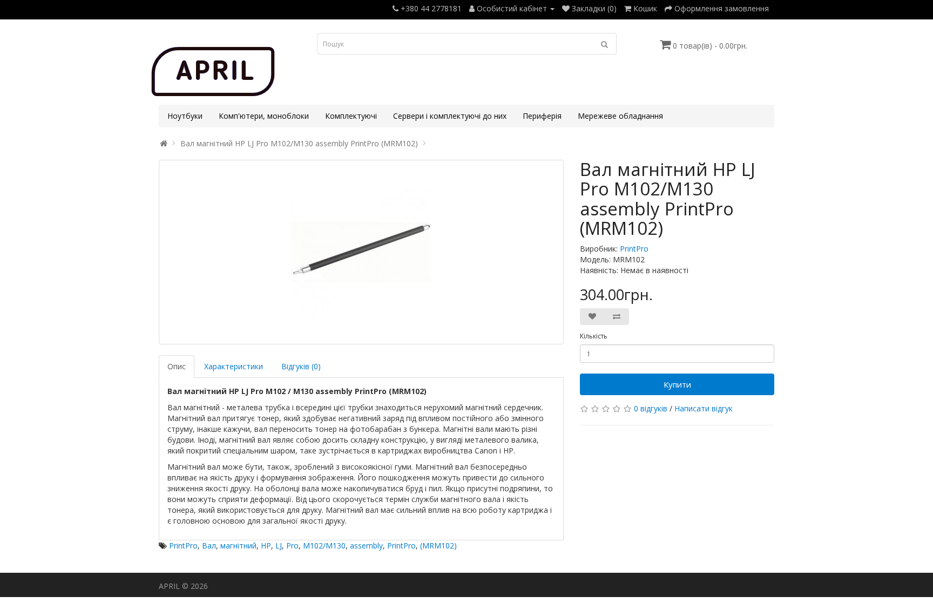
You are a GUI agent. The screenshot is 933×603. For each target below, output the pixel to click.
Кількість (593, 336)
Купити (677, 384)
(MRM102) (438, 545)
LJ (278, 545)
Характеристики (233, 366)
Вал (209, 545)
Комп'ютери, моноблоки (264, 116)
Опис (176, 366)
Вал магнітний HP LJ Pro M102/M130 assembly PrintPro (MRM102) (299, 143)
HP (266, 545)
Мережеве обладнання (620, 116)
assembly (366, 545)
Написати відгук (703, 408)
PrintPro (634, 248)
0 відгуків (650, 408)
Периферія (542, 116)
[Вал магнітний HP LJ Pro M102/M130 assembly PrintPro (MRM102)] (361, 252)
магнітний (238, 545)
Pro (292, 545)
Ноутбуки (184, 116)
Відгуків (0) (301, 366)
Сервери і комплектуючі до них (449, 116)
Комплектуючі (351, 116)
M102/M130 (324, 545)
